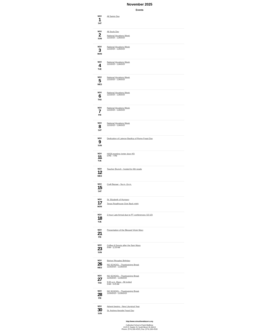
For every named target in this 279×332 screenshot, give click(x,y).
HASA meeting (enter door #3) (121, 154)
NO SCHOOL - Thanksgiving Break (123, 265)
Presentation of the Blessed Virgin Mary (125, 230)
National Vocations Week (118, 35)
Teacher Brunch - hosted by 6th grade (124, 169)
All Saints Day (113, 16)
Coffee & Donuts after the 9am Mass (124, 245)
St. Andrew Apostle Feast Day (120, 310)
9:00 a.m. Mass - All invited (119, 282)
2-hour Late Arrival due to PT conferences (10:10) (130, 215)
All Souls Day (113, 31)
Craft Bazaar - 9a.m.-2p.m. (119, 184)
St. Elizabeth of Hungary (118, 199)
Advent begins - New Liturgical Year (123, 306)
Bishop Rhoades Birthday (118, 260)
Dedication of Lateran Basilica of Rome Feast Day (130, 138)
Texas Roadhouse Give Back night (122, 203)
